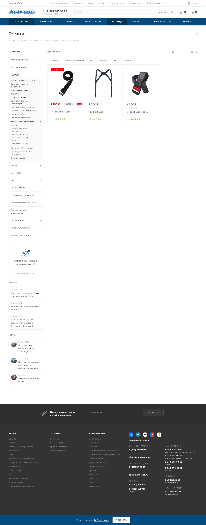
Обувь (11, 455)
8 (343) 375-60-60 (173, 463)
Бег (10, 474)
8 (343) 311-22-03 (137, 467)
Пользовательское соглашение (104, 450)
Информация (97, 433)
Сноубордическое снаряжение (23, 462)
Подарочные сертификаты (21, 486)
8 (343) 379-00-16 (173, 469)
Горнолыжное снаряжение (21, 459)
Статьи (12, 335)
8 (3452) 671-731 (137, 490)
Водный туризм (16, 482)
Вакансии (94, 443)
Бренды (92, 470)
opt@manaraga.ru (138, 475)
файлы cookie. (101, 520)
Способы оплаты (56, 443)
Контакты (93, 447)
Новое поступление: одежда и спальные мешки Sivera (25, 294)
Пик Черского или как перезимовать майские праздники (29, 365)
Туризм (12, 443)
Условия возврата (57, 450)
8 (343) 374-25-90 (180, 450)
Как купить (54, 439)
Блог (91, 482)
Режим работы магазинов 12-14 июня (25, 308)
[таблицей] (196, 51)
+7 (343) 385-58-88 (56, 11)
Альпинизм (14, 450)
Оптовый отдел (96, 459)
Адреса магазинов (98, 462)
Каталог (14, 433)
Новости (13, 282)
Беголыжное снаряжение (21, 447)
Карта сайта (94, 474)
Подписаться (153, 413)
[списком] (192, 51)
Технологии (94, 486)
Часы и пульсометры (18, 478)
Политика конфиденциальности (104, 455)
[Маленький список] (173, 51)
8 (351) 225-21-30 (172, 481)
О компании (95, 439)
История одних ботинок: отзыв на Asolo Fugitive (26, 348)
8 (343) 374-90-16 (178, 456)
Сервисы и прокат (97, 466)
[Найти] (172, 12)
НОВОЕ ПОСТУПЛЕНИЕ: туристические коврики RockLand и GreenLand (22, 323)
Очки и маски (15, 470)
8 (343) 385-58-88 (137, 449)
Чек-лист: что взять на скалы (28, 380)
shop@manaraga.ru (139, 457)
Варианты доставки (58, 447)
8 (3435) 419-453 (173, 492)
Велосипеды (14, 466)
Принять (121, 520)
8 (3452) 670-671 (137, 484)
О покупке (55, 433)
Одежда (12, 439)
